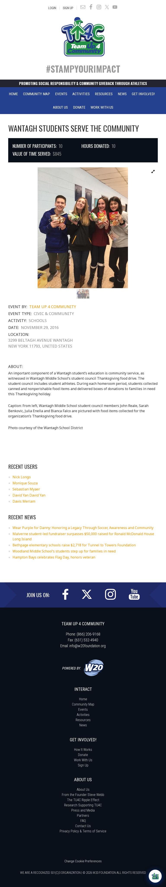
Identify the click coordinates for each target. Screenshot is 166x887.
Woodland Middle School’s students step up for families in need (64, 551)
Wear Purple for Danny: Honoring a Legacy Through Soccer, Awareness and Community (83, 527)
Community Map (83, 704)
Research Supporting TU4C (83, 805)
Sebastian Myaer (26, 489)
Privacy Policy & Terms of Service (83, 831)
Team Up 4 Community (52, 306)
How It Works (83, 750)
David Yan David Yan (29, 495)
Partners (83, 815)
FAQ (83, 821)
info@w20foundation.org (87, 646)
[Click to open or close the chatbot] (155, 876)
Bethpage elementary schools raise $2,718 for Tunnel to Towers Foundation (74, 545)
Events (83, 709)
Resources (83, 720)
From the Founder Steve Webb (83, 795)
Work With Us (83, 760)
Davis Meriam (24, 501)
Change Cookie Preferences (83, 861)
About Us (83, 789)
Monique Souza (25, 483)
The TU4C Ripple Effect (83, 800)
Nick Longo (22, 477)
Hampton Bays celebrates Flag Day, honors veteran (54, 557)
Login (52, 8)
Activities (83, 715)
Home (83, 699)
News (83, 725)
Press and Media (83, 810)
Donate (83, 755)
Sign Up (68, 8)
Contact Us (83, 826)
